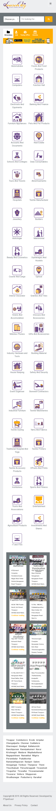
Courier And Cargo (17, 276)
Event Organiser (17, 391)
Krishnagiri (11, 752)
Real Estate (39, 142)
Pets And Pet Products (38, 123)
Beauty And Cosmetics (17, 257)
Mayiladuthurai (34, 752)
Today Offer (25, 35)
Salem (36, 762)
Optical (39, 276)
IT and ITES (17, 544)
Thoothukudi (12, 768)
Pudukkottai (25, 758)
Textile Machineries (39, 410)
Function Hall (39, 85)
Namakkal (26, 755)
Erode (32, 740)
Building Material (38, 353)
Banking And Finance (39, 104)
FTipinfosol (8, 799)
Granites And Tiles (39, 296)
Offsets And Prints (39, 468)
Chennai (25, 743)
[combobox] (11, 19)
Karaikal (37, 777)
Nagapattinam (13, 755)
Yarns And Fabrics (39, 430)
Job (16, 35)
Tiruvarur (11, 774)
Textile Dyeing (17, 430)
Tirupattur (11, 771)
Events (35, 35)
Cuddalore (35, 743)
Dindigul (23, 746)
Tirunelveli (41, 768)
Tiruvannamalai (35, 771)
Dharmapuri (12, 746)
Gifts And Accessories (39, 334)
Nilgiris (35, 755)
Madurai (22, 752)
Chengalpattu (12, 743)
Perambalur (12, 758)
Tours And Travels (17, 181)
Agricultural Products (17, 525)
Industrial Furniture (17, 410)
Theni (41, 765)
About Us (7, 805)
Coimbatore (22, 740)
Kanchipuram (12, 749)
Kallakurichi (33, 746)
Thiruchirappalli (27, 768)
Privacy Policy (21, 805)
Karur (38, 749)
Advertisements (39, 181)
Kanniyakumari (27, 749)
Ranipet (28, 762)
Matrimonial (39, 238)
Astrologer (17, 238)
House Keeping (17, 372)
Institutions (17, 487)
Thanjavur (32, 765)
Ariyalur (40, 740)
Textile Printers (39, 449)
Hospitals (17, 200)
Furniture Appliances (17, 123)
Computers (17, 85)
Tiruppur (10, 740)
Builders (39, 219)
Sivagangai (11, 765)
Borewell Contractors (38, 391)
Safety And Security (39, 372)
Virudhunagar (12, 777)
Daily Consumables (39, 162)
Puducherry (26, 777)
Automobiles (17, 66)
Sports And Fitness (39, 487)
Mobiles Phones (17, 334)
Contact (34, 805)
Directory (8, 35)
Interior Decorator (17, 296)
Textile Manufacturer (39, 200)
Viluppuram (30, 774)
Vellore (20, 774)
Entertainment (39, 506)
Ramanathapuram (14, 762)
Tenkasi (22, 765)
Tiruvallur (22, 771)
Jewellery (17, 219)
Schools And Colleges (17, 162)
